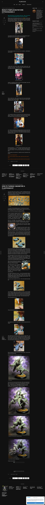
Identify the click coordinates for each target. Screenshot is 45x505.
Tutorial (19, 184)
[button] (43, 497)
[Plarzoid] (22, 1)
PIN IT (19, 43)
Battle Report (17, 173)
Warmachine (17, 487)
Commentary (3, 173)
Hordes (11, 487)
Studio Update (3, 174)
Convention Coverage (18, 174)
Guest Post (19, 174)
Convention (12, 161)
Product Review (16, 184)
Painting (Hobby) (5, 174)
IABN (2, 174)
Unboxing (21, 184)
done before (18, 384)
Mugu (14, 161)
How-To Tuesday (32, 174)
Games (9, 174)
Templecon (16, 161)
